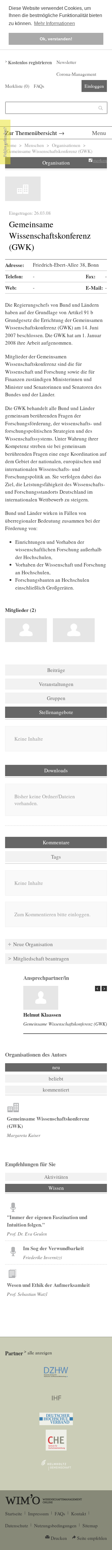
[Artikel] (40, 998)
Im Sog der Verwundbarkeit (53, 1248)
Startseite (13, 1514)
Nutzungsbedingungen (55, 1525)
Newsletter (66, 62)
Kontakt (78, 1514)
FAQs (39, 86)
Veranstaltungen (56, 684)
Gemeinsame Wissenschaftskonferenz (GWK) (65, 1023)
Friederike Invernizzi (42, 1257)
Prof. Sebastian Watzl (27, 1294)
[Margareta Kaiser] (74, 630)
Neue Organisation (33, 944)
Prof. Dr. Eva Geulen (27, 1233)
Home (10, 145)
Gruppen (56, 698)
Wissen (72, 1187)
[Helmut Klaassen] (26, 630)
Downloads (56, 770)
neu (56, 1067)
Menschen (34, 145)
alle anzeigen (39, 1353)
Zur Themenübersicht (31, 133)
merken (100, 160)
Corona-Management (76, 74)
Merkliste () (17, 86)
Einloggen (94, 86)
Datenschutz (16, 1525)
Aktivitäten (56, 1176)
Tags (56, 856)
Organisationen (66, 145)
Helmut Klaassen (42, 1014)
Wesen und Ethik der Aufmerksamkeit (48, 1285)
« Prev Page (97, 988)
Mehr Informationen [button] (54, 23)
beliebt (56, 1078)
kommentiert (56, 1089)
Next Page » (104, 988)
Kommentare (56, 842)
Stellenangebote (56, 712)
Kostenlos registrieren (30, 62)
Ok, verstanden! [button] (56, 38)
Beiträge (56, 670)
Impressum (38, 1514)
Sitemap (90, 1525)
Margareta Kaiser (23, 1135)
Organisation (56, 162)
